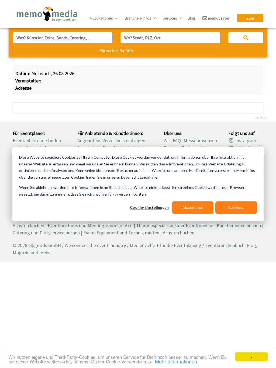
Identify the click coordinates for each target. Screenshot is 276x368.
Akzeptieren (192, 207)
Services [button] (170, 18)
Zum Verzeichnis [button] (250, 19)
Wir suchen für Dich (116, 50)
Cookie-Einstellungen (149, 207)
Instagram (245, 140)
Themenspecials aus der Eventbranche (174, 225)
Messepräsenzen (200, 140)
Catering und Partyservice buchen (46, 233)
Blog (191, 18)
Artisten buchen (28, 225)
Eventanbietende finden (37, 140)
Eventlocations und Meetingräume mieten (90, 225)
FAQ (177, 140)
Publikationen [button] (102, 18)
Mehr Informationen (176, 361)
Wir (167, 140)
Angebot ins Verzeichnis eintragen (111, 140)
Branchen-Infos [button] (138, 18)
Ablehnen (236, 207)
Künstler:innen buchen (239, 225)
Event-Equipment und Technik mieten (121, 233)
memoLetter (218, 18)
